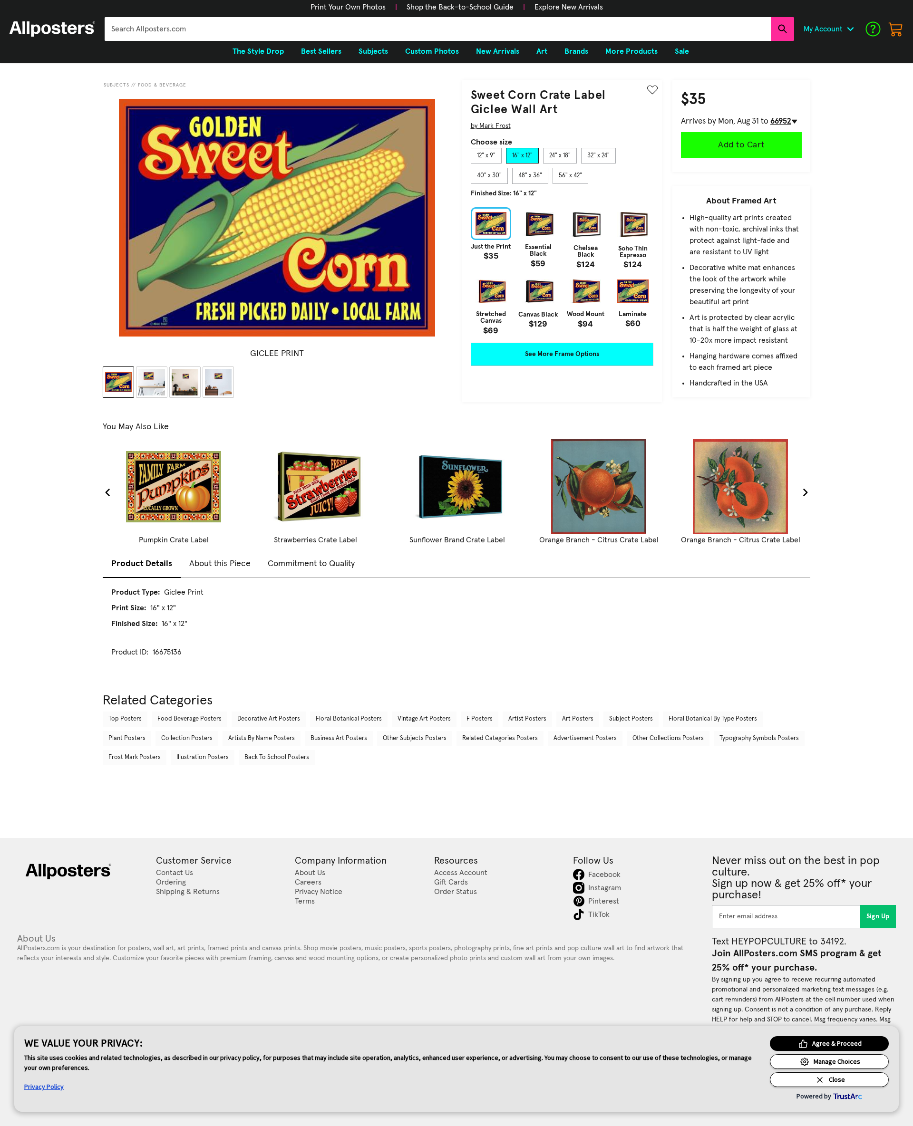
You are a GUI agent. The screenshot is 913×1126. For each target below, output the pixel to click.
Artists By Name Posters (261, 738)
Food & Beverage (162, 85)
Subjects (116, 85)
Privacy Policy (44, 1086)
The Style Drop (258, 51)
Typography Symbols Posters (759, 738)
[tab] (486, 156)
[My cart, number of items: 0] (895, 29)
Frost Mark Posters (134, 757)
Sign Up (878, 916)
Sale (682, 51)
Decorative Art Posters (268, 719)
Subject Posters (631, 719)
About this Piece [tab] (220, 563)
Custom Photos (432, 51)
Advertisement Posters (585, 738)
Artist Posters (527, 719)
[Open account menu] (850, 29)
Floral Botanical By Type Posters (713, 719)
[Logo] (52, 28)
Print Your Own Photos (348, 7)
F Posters (479, 719)
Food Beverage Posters (189, 719)
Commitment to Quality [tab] (311, 563)
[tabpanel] (562, 271)
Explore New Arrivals (568, 7)
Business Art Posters (339, 738)
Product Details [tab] (141, 563)
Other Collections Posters (668, 738)
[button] (348, 7)
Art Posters (577, 719)
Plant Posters (127, 738)
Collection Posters (187, 738)
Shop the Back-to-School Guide (460, 7)
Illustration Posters (202, 757)
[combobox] (438, 29)
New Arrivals (497, 51)
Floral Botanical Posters (349, 719)
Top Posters (125, 719)
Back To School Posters (276, 757)
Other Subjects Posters (415, 738)
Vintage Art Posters (424, 719)
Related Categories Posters (500, 738)
